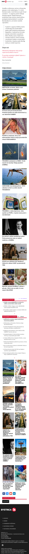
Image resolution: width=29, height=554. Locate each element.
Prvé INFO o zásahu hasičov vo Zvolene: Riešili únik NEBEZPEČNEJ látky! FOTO (15, 310)
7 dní (18, 316)
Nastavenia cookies (8, 526)
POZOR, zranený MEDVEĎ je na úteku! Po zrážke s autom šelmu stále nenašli (14, 303)
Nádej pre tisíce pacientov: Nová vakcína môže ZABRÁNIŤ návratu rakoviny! (14, 331)
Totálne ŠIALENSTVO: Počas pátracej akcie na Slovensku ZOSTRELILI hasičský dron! (14, 327)
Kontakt (5, 518)
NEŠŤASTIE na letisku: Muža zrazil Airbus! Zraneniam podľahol (14, 320)
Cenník (5, 521)
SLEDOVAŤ (6, 501)
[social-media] (2, 545)
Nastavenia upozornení (9, 528)
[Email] (10, 493)
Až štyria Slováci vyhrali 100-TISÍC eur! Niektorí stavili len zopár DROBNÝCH (14, 350)
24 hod (22, 316)
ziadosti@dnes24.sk (23, 542)
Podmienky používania (9, 523)
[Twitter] (7, 493)
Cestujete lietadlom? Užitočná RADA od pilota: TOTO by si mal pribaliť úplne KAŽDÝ (14, 335)
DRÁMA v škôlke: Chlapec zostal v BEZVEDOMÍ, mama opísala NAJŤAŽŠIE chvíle (14, 306)
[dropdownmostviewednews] (14, 314)
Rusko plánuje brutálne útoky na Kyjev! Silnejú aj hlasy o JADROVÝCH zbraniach (14, 353)
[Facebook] (3, 493)
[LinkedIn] (14, 493)
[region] (13, 2)
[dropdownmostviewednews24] (14, 358)
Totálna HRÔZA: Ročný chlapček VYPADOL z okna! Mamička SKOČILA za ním (15, 338)
